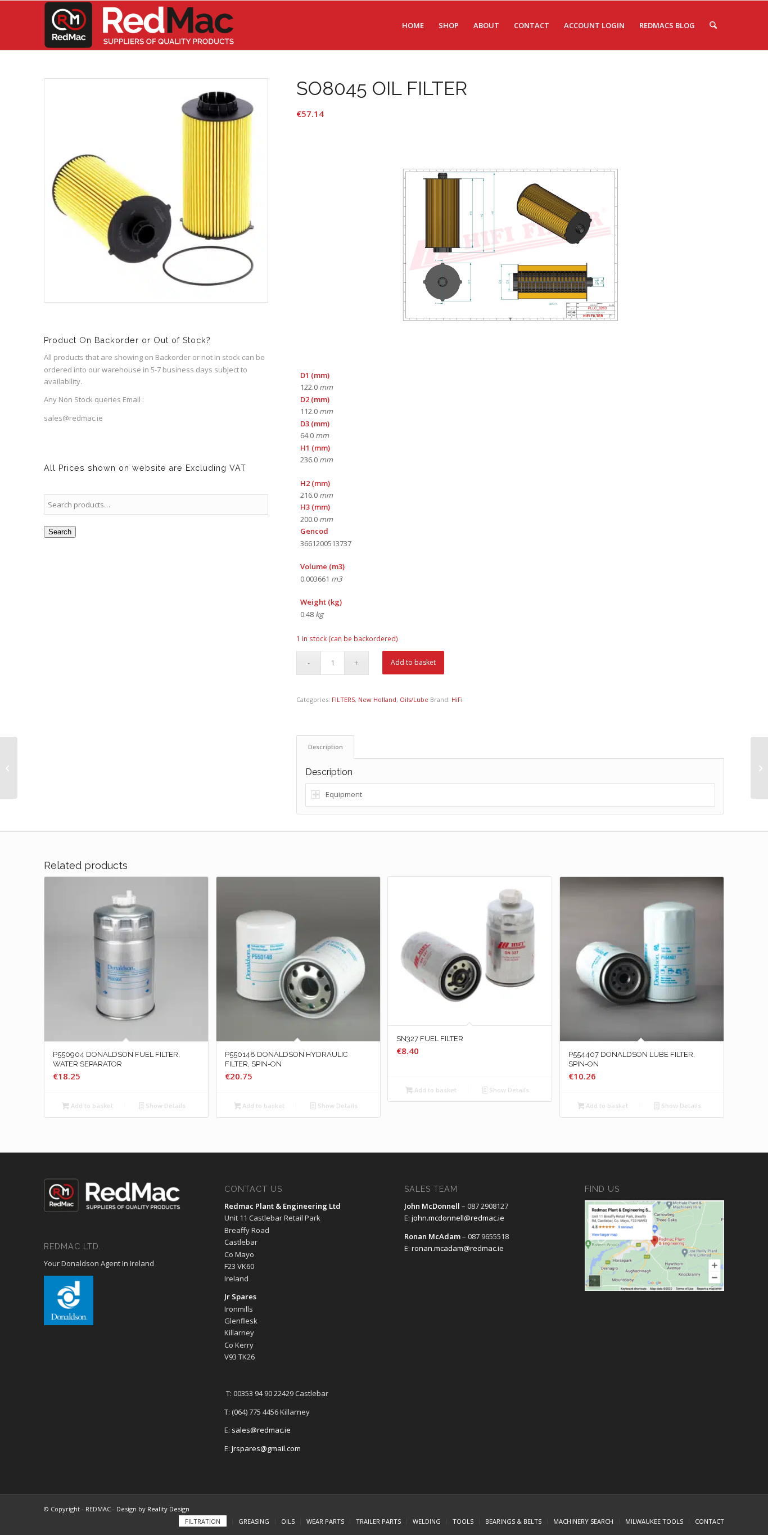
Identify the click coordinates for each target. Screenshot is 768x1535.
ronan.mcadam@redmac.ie (458, 1248)
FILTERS (343, 699)
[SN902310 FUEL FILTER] (8, 768)
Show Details (165, 1105)
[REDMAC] (140, 25)
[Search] (713, 25)
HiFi (457, 699)
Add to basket (413, 662)
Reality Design (168, 1509)
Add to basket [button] (91, 1105)
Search (59, 532)
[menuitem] (413, 25)
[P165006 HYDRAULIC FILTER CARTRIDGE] (759, 768)
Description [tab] (325, 746)
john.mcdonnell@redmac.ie (458, 1218)
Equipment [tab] (344, 794)
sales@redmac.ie (261, 1430)
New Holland (377, 699)
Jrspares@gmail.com (266, 1448)
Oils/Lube (414, 699)
